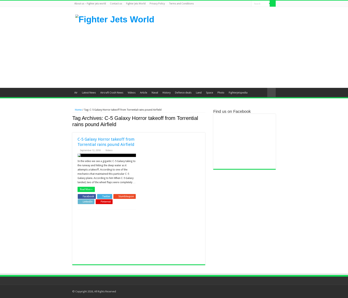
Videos (132, 92)
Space (209, 92)
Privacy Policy (157, 3)
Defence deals (183, 92)
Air (76, 92)
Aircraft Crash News (111, 92)
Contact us (116, 3)
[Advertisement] (199, 55)
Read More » (86, 189)
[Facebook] (233, 3)
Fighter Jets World (136, 3)
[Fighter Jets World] (114, 19)
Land (199, 92)
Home (78, 109)
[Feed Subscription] (204, 130)
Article (143, 92)
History (167, 92)
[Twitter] (237, 3)
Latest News (89, 92)
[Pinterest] (240, 3)
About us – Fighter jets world (90, 3)
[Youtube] (244, 3)
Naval (155, 92)
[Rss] (229, 3)
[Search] (273, 4)
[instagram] (248, 3)
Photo (221, 92)
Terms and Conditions (181, 3)
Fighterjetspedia (238, 92)
